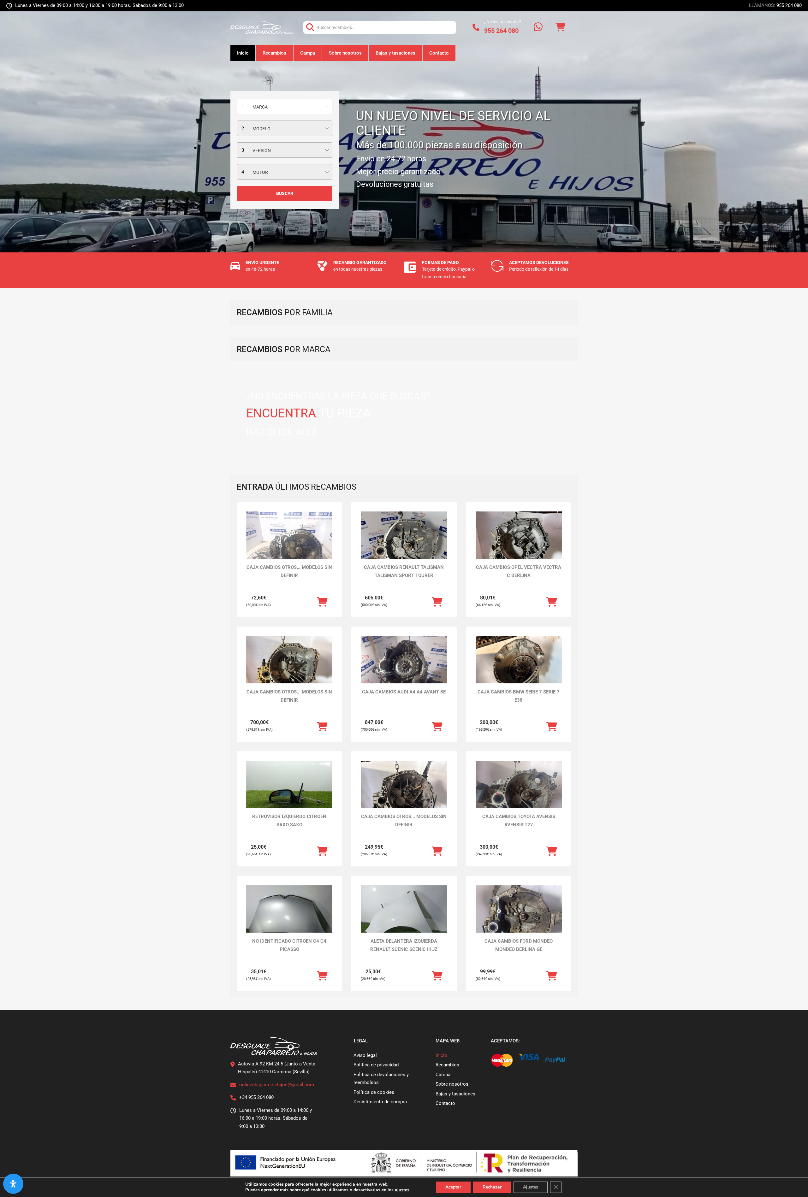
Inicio (243, 53)
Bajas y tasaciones (395, 53)
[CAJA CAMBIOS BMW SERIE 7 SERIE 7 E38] (519, 668)
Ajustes (530, 1187)
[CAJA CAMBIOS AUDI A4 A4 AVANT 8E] (404, 668)
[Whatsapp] (538, 27)
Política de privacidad (376, 1065)
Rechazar (492, 1187)
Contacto (439, 53)
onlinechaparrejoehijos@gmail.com (276, 1085)
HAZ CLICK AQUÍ (281, 432)
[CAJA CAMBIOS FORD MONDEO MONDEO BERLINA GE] (519, 917)
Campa (307, 53)
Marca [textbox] (260, 106)
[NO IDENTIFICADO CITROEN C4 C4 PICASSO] (289, 917)
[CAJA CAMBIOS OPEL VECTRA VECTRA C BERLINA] (519, 543)
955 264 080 (789, 5)
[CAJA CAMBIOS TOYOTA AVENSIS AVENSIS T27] (519, 793)
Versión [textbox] (261, 150)
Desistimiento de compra (380, 1102)
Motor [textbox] (260, 172)
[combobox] (284, 106)
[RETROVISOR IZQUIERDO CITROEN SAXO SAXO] (289, 793)
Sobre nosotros (345, 53)
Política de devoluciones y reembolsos (381, 1079)
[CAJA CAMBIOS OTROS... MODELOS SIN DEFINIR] (289, 543)
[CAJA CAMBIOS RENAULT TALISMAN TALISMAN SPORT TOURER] (404, 543)
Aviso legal (365, 1055)
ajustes (402, 1190)
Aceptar (453, 1187)
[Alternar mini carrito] (560, 27)
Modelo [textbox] (261, 128)
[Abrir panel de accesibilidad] (13, 1184)
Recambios (274, 53)
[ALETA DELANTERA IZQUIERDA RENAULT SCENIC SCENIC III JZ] (404, 917)
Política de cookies (374, 1092)
